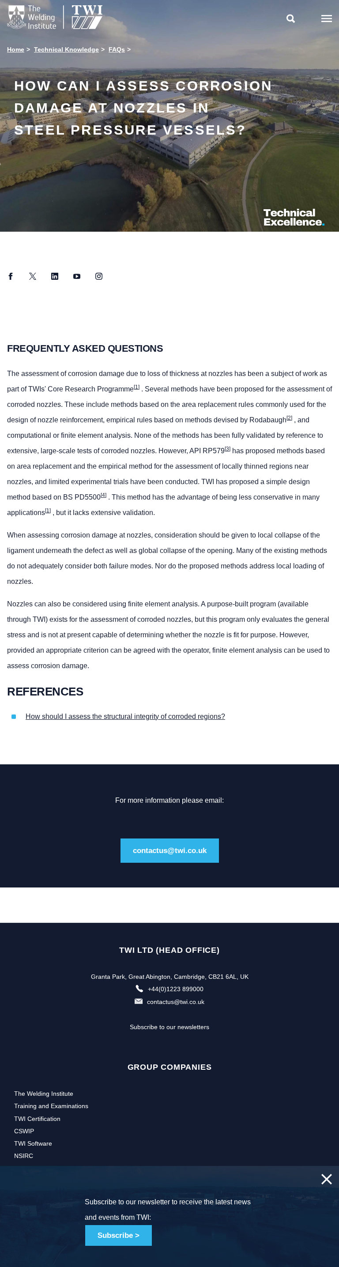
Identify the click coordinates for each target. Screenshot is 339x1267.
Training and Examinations (51, 1105)
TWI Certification (37, 1118)
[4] (103, 495)
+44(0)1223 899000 (175, 989)
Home (15, 49)
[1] (136, 387)
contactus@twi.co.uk (170, 850)
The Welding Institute (43, 1093)
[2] (289, 418)
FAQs (117, 49)
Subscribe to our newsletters (169, 1026)
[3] (227, 449)
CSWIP (24, 1131)
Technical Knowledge (66, 49)
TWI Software (33, 1143)
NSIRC (23, 1155)
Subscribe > (118, 1235)
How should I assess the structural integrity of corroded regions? (125, 716)
